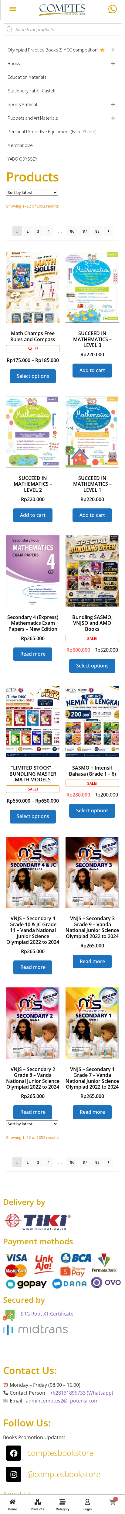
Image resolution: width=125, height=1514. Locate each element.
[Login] (87, 1502)
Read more (33, 654)
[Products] (38, 1502)
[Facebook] (13, 1453)
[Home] (12, 1502)
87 (85, 231)
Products (37, 1509)
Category (62, 1509)
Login (87, 1509)
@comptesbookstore (63, 1474)
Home (12, 1509)
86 (72, 231)
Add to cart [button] (92, 370)
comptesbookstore (60, 1452)
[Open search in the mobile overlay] (62, 29)
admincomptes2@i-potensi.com (62, 1400)
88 (97, 231)
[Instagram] (13, 1474)
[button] (12, 8)
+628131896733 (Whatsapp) (81, 1392)
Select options (33, 376)
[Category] (62, 1502)
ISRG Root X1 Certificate (46, 1313)
